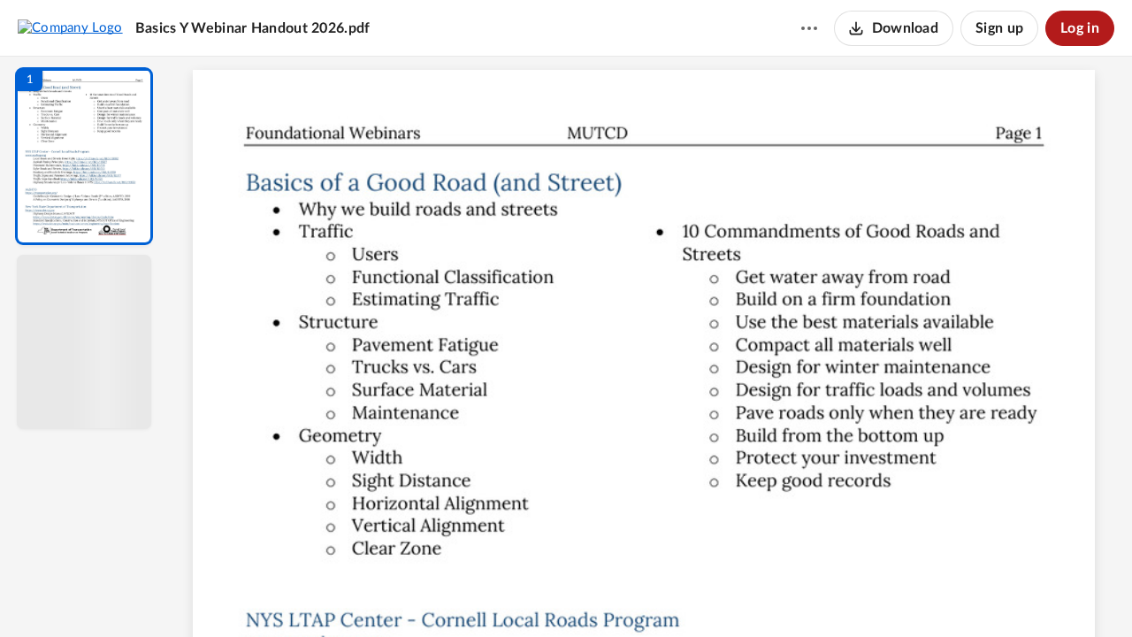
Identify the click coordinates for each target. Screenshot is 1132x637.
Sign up (999, 28)
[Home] (70, 27)
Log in (1079, 28)
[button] (84, 156)
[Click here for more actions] (809, 28)
